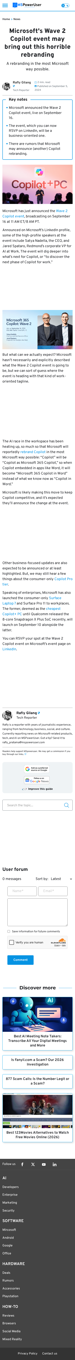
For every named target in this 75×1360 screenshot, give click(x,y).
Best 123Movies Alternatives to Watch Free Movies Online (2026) (37, 1135)
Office (6, 1254)
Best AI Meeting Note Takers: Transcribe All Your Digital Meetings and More (37, 1041)
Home (6, 19)
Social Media (11, 1331)
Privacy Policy (27, 1354)
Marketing (9, 1203)
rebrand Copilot (33, 452)
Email (48, 891)
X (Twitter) (33, 1164)
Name (18, 891)
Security (8, 1211)
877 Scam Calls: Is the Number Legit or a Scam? (37, 1081)
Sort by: (42, 879)
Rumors (8, 1281)
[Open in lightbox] (37, 329)
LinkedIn (9, 649)
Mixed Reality (12, 1339)
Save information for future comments (36, 931)
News (16, 19)
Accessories (11, 1289)
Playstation (10, 1296)
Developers (10, 1187)
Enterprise (10, 1195)
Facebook (22, 1164)
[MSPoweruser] (27, 5)
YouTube (44, 1164)
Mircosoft (9, 1230)
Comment (20, 960)
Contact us (49, 1354)
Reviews (8, 1316)
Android (8, 1238)
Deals (6, 1273)
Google (7, 1246)
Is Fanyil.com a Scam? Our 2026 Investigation (37, 1062)
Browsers (9, 1324)
